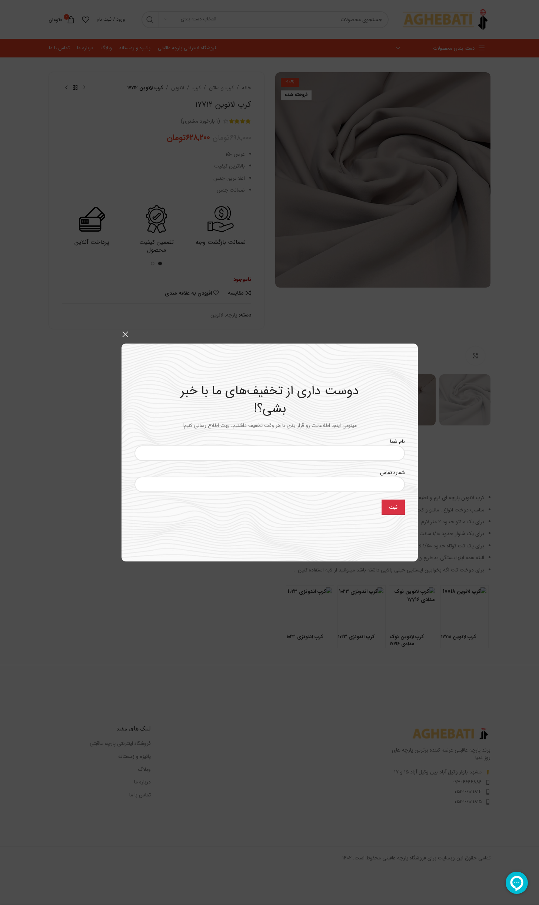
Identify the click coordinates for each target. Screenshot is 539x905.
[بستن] (125, 334)
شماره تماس (392, 472)
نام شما (397, 441)
